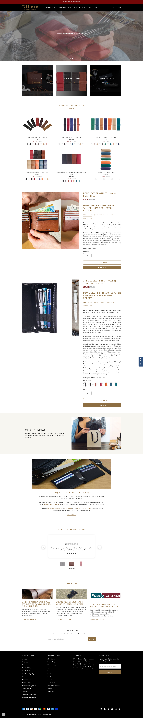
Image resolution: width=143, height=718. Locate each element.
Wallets (50, 680)
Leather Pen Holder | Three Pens (37, 172)
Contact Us (25, 662)
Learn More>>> (71, 514)
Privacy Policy (26, 680)
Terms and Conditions (29, 695)
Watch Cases (51, 683)
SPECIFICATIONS (99, 215)
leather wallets (52, 508)
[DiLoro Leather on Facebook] (105, 709)
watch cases (68, 508)
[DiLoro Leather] (30, 7)
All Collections (52, 659)
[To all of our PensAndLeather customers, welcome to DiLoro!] (105, 595)
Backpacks (51, 671)
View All (71, 109)
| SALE (89, 7)
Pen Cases (51, 677)
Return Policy (26, 683)
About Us (24, 659)
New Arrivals (26, 671)
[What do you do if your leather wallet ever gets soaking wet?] (71, 594)
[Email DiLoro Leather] (119, 709)
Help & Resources (78, 7)
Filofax (50, 689)
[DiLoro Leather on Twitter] (101, 709)
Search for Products (54, 686)
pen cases (60, 508)
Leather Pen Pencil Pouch (106, 172)
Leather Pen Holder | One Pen (71, 137)
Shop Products (50, 7)
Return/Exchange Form (29, 686)
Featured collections (71, 105)
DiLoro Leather (31, 714)
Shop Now (71, 38)
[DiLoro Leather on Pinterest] (112, 709)
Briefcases (51, 674)
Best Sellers (51, 662)
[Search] (108, 7)
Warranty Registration (29, 698)
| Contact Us (97, 7)
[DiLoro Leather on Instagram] (116, 709)
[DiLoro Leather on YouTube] (108, 709)
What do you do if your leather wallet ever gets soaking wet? (69, 603)
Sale (49, 668)
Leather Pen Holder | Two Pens (106, 137)
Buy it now (102, 267)
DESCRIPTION (87, 215)
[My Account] (113, 7)
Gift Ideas (51, 692)
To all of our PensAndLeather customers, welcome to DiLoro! (104, 606)
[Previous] (43, 547)
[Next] (99, 547)
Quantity (86, 252)
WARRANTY (110, 215)
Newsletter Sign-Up (28, 674)
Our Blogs (25, 677)
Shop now (37, 82)
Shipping (24, 692)
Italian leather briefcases (85, 508)
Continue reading (29, 619)
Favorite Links (26, 668)
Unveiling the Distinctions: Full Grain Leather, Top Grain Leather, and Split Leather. (36, 604)
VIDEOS (85, 218)
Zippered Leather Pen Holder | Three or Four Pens (71, 173)
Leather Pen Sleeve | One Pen (37, 137)
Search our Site (27, 689)
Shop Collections (64, 7)
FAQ (23, 665)
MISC (91, 218)
